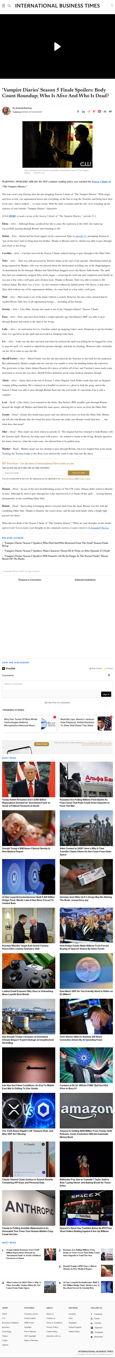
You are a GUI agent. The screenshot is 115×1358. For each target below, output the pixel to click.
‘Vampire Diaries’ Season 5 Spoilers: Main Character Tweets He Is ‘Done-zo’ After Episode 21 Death (57, 551)
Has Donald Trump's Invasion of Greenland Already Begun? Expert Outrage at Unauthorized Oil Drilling (28, 1040)
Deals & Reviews (31, 1340)
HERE (12, 216)
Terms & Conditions (54, 1323)
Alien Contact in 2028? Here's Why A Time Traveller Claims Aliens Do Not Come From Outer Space (85, 851)
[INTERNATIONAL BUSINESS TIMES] (57, 6)
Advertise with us (53, 1336)
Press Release (30, 1332)
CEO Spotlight (30, 1336)
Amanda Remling (23, 108)
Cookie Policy (52, 1332)
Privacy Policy (84, 479)
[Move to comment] (110, 111)
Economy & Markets (10, 1323)
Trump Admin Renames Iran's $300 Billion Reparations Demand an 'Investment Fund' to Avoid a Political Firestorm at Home (26, 803)
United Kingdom (75, 1327)
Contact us (50, 1318)
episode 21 (80, 236)
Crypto (4, 1340)
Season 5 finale (100, 181)
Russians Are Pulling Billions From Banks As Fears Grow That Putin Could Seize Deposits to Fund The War (85, 803)
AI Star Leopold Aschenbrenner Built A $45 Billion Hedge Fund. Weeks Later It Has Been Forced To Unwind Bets (28, 900)
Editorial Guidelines (85, 580)
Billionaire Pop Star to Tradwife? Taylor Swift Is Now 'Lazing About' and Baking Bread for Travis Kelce (85, 1182)
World (4, 1314)
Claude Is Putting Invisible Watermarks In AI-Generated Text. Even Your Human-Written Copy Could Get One (27, 1231)
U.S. (4, 1318)
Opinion (5, 1345)
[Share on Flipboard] (94, 111)
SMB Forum (29, 1323)
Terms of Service (68, 479)
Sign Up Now (41, 744)
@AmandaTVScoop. (98, 527)
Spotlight (27, 1327)
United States (74, 1332)
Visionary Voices (31, 1314)
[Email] (104, 111)
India (71, 1318)
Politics (5, 1336)
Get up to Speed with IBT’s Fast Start (96, 743)
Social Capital (29, 1318)
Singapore (73, 1323)
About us (50, 1314)
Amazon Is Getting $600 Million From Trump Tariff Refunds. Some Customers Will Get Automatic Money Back (86, 1134)
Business (6, 1327)
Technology (6, 1332)
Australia (72, 1314)
